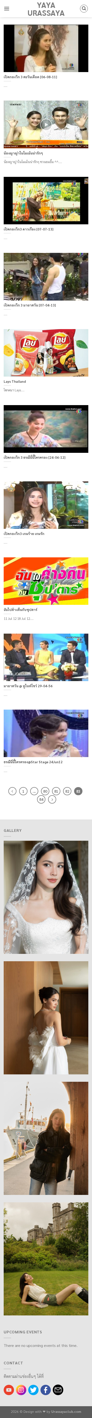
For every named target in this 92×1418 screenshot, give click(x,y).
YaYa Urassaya (46, 8)
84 (41, 799)
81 (56, 791)
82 (67, 791)
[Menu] (7, 8)
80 (45, 791)
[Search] (84, 9)
